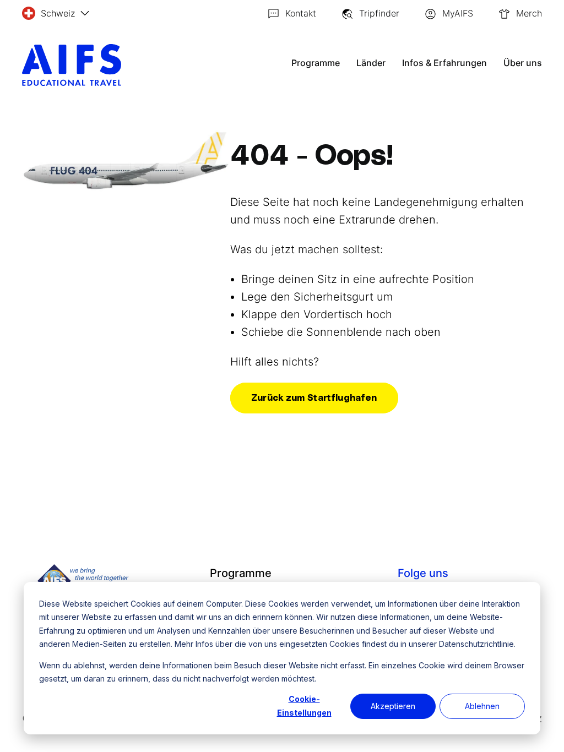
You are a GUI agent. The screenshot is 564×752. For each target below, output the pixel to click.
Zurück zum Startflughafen (314, 398)
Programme (315, 62)
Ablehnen (482, 706)
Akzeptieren (393, 706)
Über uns (522, 62)
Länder (371, 62)
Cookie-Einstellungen (304, 705)
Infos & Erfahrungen (444, 62)
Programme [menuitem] (241, 573)
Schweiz (58, 13)
